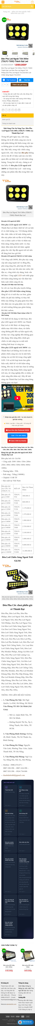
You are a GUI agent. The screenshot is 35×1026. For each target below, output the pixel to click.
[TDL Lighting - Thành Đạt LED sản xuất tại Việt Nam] (17, 2)
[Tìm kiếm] (31, 6)
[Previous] (4, 33)
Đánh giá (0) (6, 119)
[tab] (17, 115)
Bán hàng (30, 990)
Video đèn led (12, 1021)
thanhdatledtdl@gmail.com (14, 775)
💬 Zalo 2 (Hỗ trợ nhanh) (17, 441)
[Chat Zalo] (25, 80)
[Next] (30, 33)
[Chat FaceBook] (9, 80)
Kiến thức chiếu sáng (26, 1019)
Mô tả (4, 115)
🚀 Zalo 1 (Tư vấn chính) (17, 435)
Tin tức (17, 1019)
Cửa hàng (11, 1019)
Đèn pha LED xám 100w (27, 966)
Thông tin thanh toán (8, 123)
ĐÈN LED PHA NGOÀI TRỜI (21, 12)
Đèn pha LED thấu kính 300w (9, 966)
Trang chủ (6, 12)
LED (20, 275)
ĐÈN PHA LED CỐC (17, 13)
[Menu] (3, 2)
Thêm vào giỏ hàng (19, 84)
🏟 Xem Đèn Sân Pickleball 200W (17, 430)
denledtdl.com (11, 1004)
